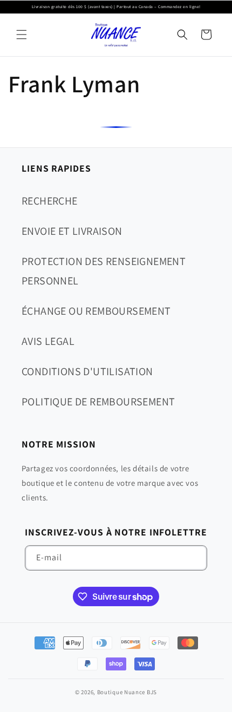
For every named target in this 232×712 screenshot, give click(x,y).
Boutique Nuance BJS (127, 692)
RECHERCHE (50, 201)
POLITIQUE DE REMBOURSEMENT (98, 402)
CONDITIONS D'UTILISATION (87, 371)
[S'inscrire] (195, 558)
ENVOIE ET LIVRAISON (72, 231)
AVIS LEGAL (48, 341)
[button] (21, 34)
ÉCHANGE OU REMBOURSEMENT (96, 311)
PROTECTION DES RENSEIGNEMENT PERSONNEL (104, 271)
